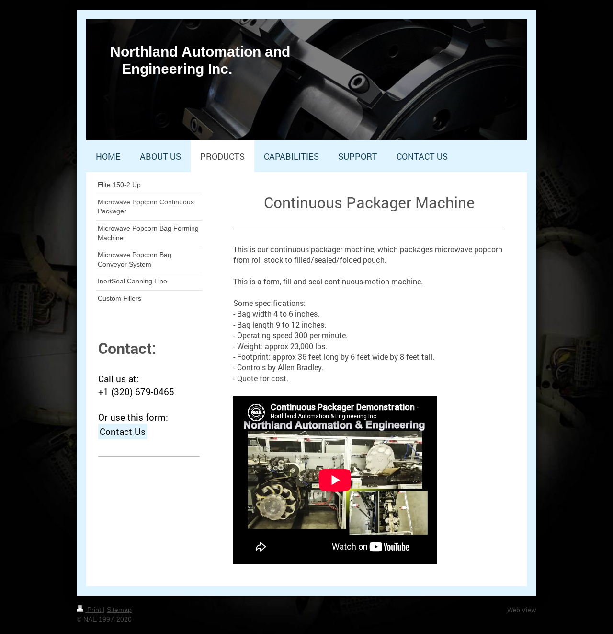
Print (94, 609)
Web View (521, 609)
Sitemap (119, 609)
